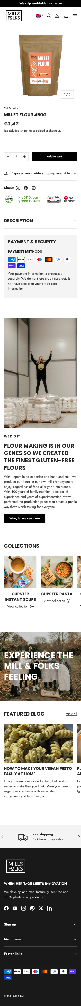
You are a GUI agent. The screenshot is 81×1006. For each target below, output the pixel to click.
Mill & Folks (11, 108)
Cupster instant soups (20, 596)
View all (71, 713)
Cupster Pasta (57, 594)
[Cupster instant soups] (20, 572)
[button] (40, 15)
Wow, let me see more (24, 518)
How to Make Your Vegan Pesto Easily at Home (38, 771)
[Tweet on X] (18, 188)
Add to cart (54, 156)
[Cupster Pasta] (57, 572)
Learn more (54, 3)
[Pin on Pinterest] (34, 188)
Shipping (26, 131)
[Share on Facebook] (26, 188)
